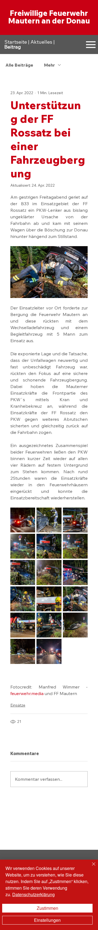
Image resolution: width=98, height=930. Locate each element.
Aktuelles (41, 42)
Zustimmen (47, 908)
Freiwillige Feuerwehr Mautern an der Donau (49, 16)
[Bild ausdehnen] (22, 520)
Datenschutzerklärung (33, 894)
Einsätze (17, 705)
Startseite (15, 42)
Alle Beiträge (19, 65)
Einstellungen (47, 920)
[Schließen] (90, 867)
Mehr (49, 65)
